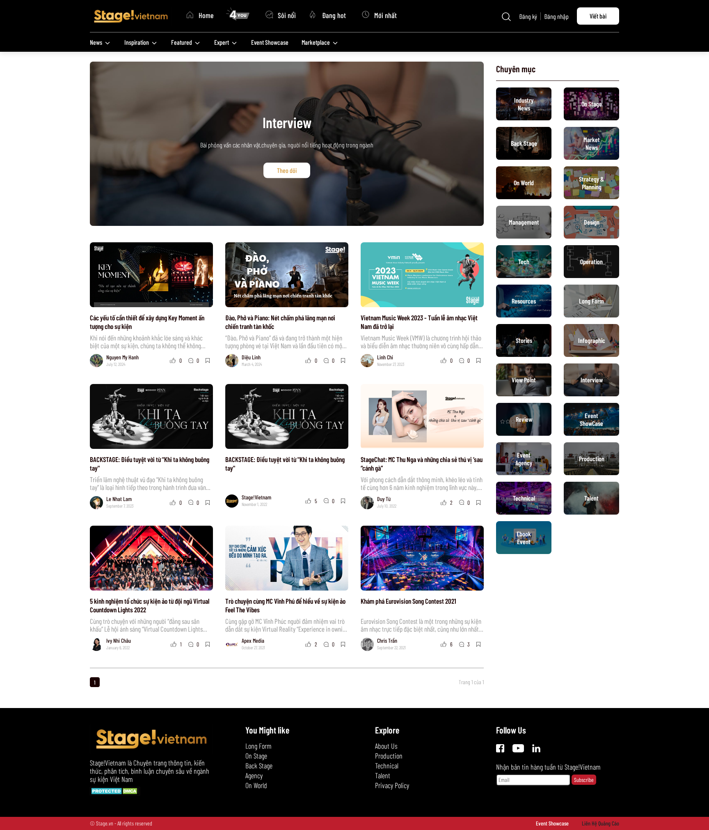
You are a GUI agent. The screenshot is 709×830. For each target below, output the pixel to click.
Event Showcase (552, 823)
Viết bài (598, 16)
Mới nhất (385, 15)
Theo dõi (287, 170)
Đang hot (334, 15)
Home (206, 15)
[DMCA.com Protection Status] (115, 792)
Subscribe (584, 779)
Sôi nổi (287, 15)
